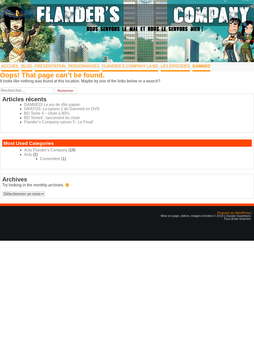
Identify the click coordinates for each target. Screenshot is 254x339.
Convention (50, 159)
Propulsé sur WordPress (234, 213)
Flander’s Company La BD (130, 66)
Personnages (83, 66)
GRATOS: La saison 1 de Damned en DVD (62, 109)
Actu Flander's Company (45, 150)
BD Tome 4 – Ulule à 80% (46, 113)
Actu (28, 154)
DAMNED (201, 66)
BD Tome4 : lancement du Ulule (52, 118)
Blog (26, 66)
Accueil (10, 66)
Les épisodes (175, 66)
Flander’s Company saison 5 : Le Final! (58, 122)
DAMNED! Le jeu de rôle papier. (52, 104)
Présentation (50, 66)
